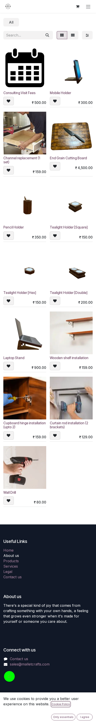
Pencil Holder (13, 227)
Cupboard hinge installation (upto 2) (24, 425)
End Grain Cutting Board (68, 158)
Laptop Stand (13, 358)
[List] (72, 35)
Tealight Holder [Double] (69, 293)
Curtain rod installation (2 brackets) (69, 425)
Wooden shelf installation (69, 358)
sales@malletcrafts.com (30, 664)
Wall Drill (9, 492)
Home (8, 550)
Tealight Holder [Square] (69, 227)
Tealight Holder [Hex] (19, 293)
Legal (7, 571)
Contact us (12, 577)
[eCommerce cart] (77, 6)
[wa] (9, 676)
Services (10, 566)
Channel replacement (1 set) (21, 160)
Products (11, 561)
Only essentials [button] (63, 717)
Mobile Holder (60, 93)
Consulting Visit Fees (19, 93)
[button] (8, 101)
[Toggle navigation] (88, 6)
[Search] (47, 35)
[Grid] (61, 35)
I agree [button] (84, 717)
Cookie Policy (61, 704)
